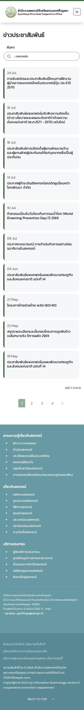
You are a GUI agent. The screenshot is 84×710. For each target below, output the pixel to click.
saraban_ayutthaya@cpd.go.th (24, 613)
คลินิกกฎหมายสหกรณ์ (28, 570)
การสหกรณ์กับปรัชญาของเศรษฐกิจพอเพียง (43, 474)
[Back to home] (37, 11)
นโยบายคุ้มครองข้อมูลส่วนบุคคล (24, 658)
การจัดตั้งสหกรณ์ (25, 531)
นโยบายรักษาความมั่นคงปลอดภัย (25, 651)
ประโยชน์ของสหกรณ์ (27, 525)
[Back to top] (53, 699)
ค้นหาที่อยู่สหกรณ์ (25, 576)
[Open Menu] (77, 12)
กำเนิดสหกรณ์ (22, 449)
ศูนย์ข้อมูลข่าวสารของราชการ (33, 557)
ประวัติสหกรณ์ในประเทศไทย (31, 455)
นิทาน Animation (24, 443)
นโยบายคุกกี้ (55, 658)
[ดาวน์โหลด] (37, 95)
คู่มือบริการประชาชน (26, 551)
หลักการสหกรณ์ (23, 494)
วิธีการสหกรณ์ (22, 506)
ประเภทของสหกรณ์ (26, 519)
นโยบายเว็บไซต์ (35, 644)
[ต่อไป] (62, 403)
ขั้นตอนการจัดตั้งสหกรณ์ (30, 564)
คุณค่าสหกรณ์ (22, 513)
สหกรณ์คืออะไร (23, 462)
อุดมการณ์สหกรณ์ (25, 500)
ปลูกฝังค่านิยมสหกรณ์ (27, 468)
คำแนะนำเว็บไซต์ (13, 644)
